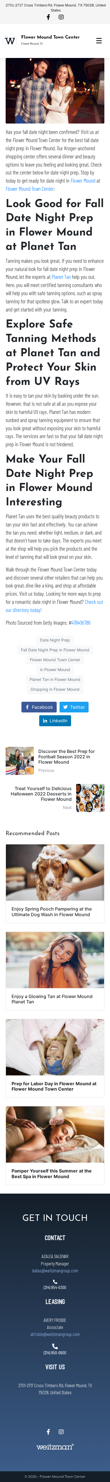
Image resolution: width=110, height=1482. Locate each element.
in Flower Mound (55, 669)
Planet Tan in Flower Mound (55, 679)
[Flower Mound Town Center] (10, 41)
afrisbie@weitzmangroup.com (55, 1334)
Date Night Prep (55, 640)
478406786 (81, 622)
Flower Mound (83, 180)
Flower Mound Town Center (50, 37)
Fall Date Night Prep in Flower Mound (55, 649)
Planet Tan (61, 276)
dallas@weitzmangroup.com (55, 1270)
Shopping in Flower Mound (55, 689)
